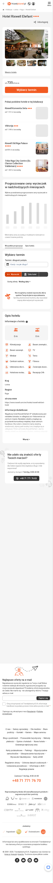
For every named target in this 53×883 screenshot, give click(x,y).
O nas (8, 729)
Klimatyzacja (15, 344)
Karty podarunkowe (14, 750)
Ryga (22, 10)
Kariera (28, 732)
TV (34, 350)
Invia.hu (21, 854)
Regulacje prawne (26, 769)
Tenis (35, 356)
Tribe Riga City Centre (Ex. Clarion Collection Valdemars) (18, 163)
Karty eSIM (38, 757)
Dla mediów (36, 729)
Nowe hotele (39, 741)
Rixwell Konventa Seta (16, 108)
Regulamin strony (12, 763)
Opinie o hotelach (24, 741)
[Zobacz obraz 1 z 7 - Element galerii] (10, 63)
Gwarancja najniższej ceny (26, 745)
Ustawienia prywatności (17, 766)
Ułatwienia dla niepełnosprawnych (17, 367)
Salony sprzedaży (21, 729)
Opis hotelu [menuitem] (29, 246)
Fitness (36, 361)
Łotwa (16, 10)
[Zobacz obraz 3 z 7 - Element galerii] (31, 63)
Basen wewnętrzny (17, 350)
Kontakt (20, 732)
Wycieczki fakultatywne (20, 757)
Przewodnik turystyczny (31, 738)
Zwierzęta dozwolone (40, 367)
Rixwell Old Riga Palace (16, 143)
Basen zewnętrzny (40, 344)
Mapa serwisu (40, 732)
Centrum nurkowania (17, 361)
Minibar (13, 356)
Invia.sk (14, 854)
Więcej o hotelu (11, 72)
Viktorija (9, 125)
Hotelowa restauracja (17, 372)
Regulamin (31, 711)
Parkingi (28, 750)
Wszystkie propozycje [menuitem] (14, 246)
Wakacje (9, 10)
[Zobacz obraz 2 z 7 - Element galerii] (21, 63)
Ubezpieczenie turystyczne (33, 753)
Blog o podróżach (10, 738)
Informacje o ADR (37, 766)
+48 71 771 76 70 (26, 780)
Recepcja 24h (38, 372)
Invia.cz (7, 854)
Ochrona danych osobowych (34, 763)
